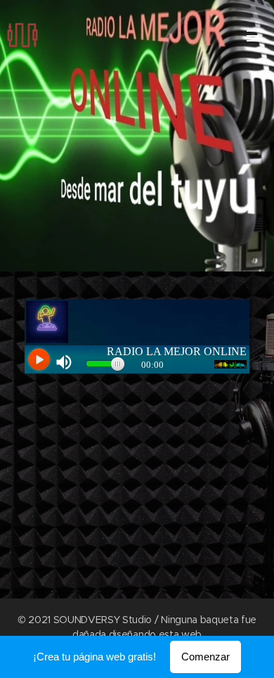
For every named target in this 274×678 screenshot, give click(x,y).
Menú (253, 35)
